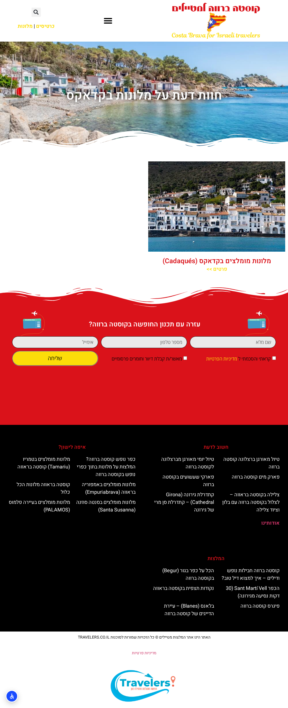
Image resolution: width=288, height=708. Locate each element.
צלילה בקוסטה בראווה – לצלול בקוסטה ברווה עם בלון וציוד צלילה (251, 502)
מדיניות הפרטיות (221, 359)
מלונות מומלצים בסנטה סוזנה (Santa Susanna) (106, 506)
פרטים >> (216, 269)
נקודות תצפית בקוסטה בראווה (183, 588)
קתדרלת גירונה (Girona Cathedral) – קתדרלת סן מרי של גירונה (184, 502)
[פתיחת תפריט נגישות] (12, 696)
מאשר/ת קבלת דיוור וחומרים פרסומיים (147, 359)
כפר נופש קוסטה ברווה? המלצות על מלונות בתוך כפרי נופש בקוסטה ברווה (106, 467)
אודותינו (270, 523)
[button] (108, 21)
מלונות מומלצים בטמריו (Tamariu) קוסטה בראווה (43, 463)
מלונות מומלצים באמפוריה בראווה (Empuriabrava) (109, 488)
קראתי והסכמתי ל (238, 359)
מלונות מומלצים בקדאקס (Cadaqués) (217, 261)
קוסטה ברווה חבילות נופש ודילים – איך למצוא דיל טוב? (251, 574)
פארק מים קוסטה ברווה (256, 477)
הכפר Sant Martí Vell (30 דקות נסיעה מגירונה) (253, 592)
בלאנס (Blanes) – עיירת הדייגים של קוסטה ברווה (189, 609)
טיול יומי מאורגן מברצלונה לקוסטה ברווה (187, 463)
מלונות (25, 26)
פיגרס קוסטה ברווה (260, 606)
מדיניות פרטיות (144, 653)
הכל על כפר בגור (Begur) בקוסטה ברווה (188, 574)
